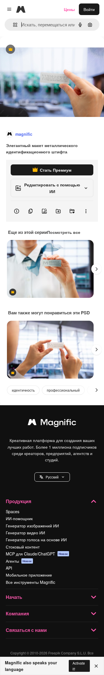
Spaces (12, 511)
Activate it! (79, 666)
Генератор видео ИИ (25, 532)
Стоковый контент (23, 547)
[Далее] (96, 269)
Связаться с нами (26, 630)
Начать (14, 597)
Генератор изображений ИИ (32, 526)
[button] (52, 477)
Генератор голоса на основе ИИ (36, 539)
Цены (69, 9)
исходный (39, 50)
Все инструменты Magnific (30, 582)
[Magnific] (52, 423)
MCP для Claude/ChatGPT (37, 554)
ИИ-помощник (19, 518)
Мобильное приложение (29, 575)
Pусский (52, 476)
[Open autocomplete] (13, 25)
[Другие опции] (86, 211)
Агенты (19, 561)
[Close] (96, 666)
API (9, 568)
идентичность (23, 390)
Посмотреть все (63, 232)
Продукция (18, 501)
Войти (89, 9)
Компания (17, 613)
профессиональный (63, 390)
